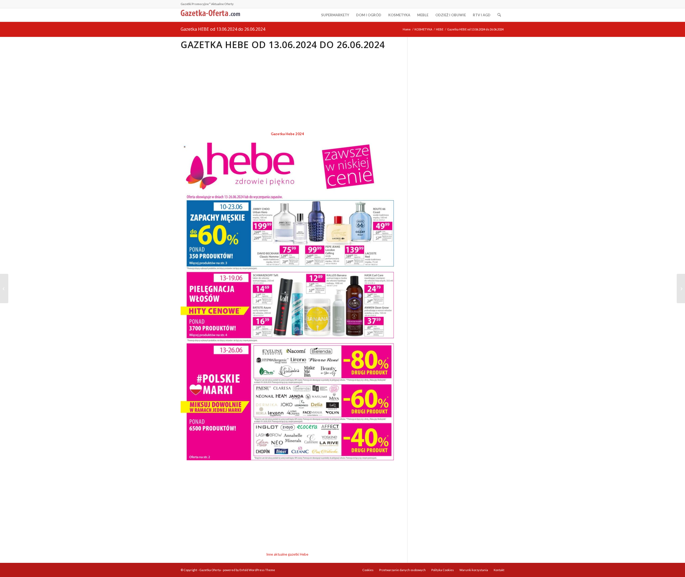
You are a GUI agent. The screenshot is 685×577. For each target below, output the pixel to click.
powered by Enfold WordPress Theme (249, 570)
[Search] (499, 15)
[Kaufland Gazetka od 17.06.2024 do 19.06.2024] (4, 288)
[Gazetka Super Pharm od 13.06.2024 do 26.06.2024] (681, 288)
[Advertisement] (287, 90)
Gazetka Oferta (210, 570)
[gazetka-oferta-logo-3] (211, 15)
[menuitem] (335, 15)
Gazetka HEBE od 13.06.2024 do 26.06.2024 (223, 29)
